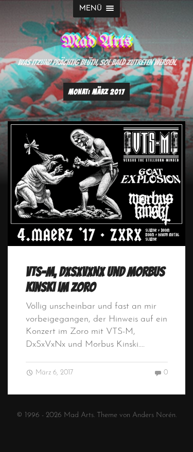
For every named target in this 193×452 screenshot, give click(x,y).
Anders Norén (154, 415)
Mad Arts (96, 41)
